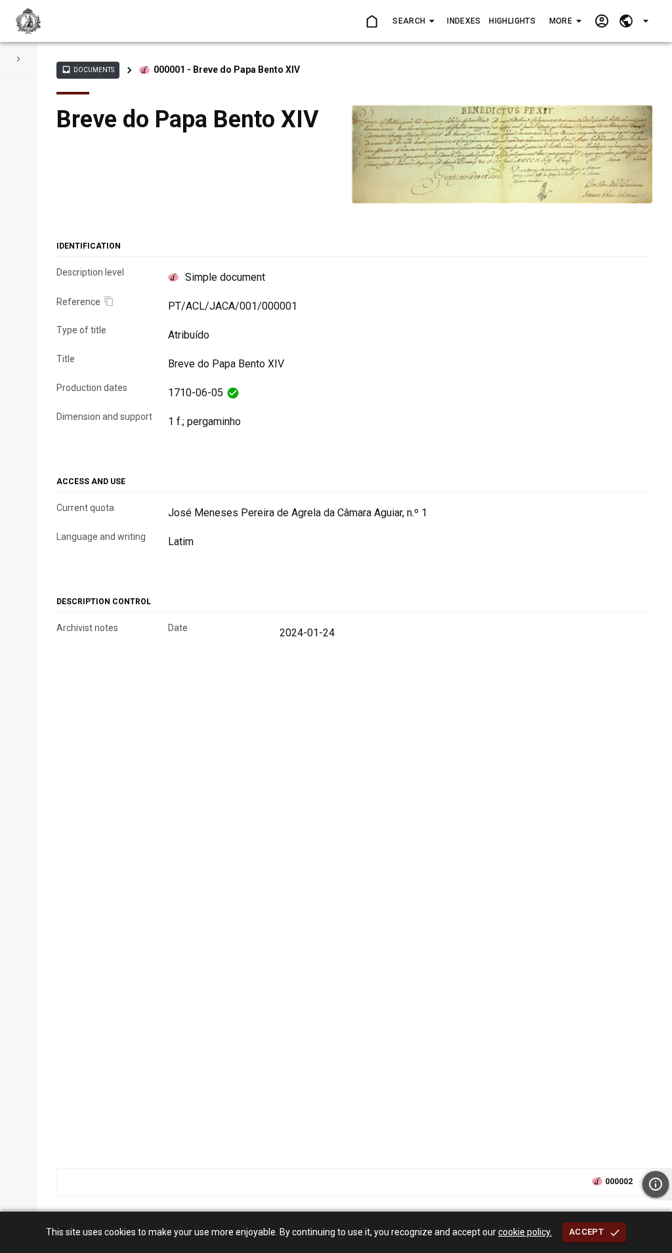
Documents (88, 69)
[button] (413, 21)
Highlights (512, 21)
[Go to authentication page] (601, 21)
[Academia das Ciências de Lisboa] (28, 21)
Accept (586, 1232)
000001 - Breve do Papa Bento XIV (227, 69)
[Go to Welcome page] (371, 21)
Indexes (463, 21)
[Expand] (18, 59)
